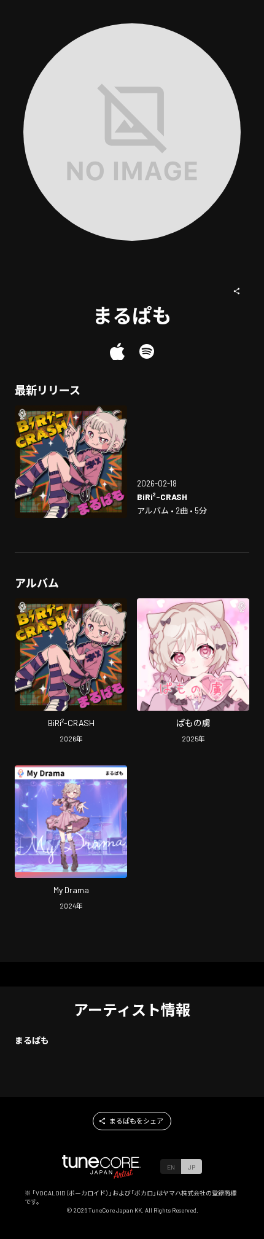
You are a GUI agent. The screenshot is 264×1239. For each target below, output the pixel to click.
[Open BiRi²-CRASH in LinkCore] (71, 461)
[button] (237, 291)
